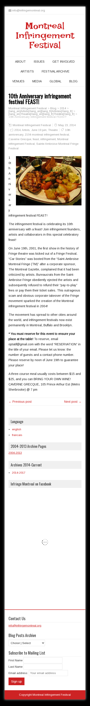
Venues (18, 81)
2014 (17, 130)
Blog (73, 81)
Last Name (15, 666)
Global (55, 81)
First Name (15, 660)
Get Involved (63, 61)
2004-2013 (15, 452)
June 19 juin (39, 130)
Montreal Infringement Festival (45, 35)
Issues (39, 61)
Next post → (72, 401)
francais (17, 435)
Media (37, 81)
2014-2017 (18, 472)
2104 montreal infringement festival (47, 134)
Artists (27, 71)
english (16, 429)
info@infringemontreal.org (25, 625)
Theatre (53, 130)
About (20, 61)
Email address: (19, 673)
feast (36, 139)
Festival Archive (55, 71)
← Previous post (20, 401)
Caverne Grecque (20, 139)
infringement (48, 139)
